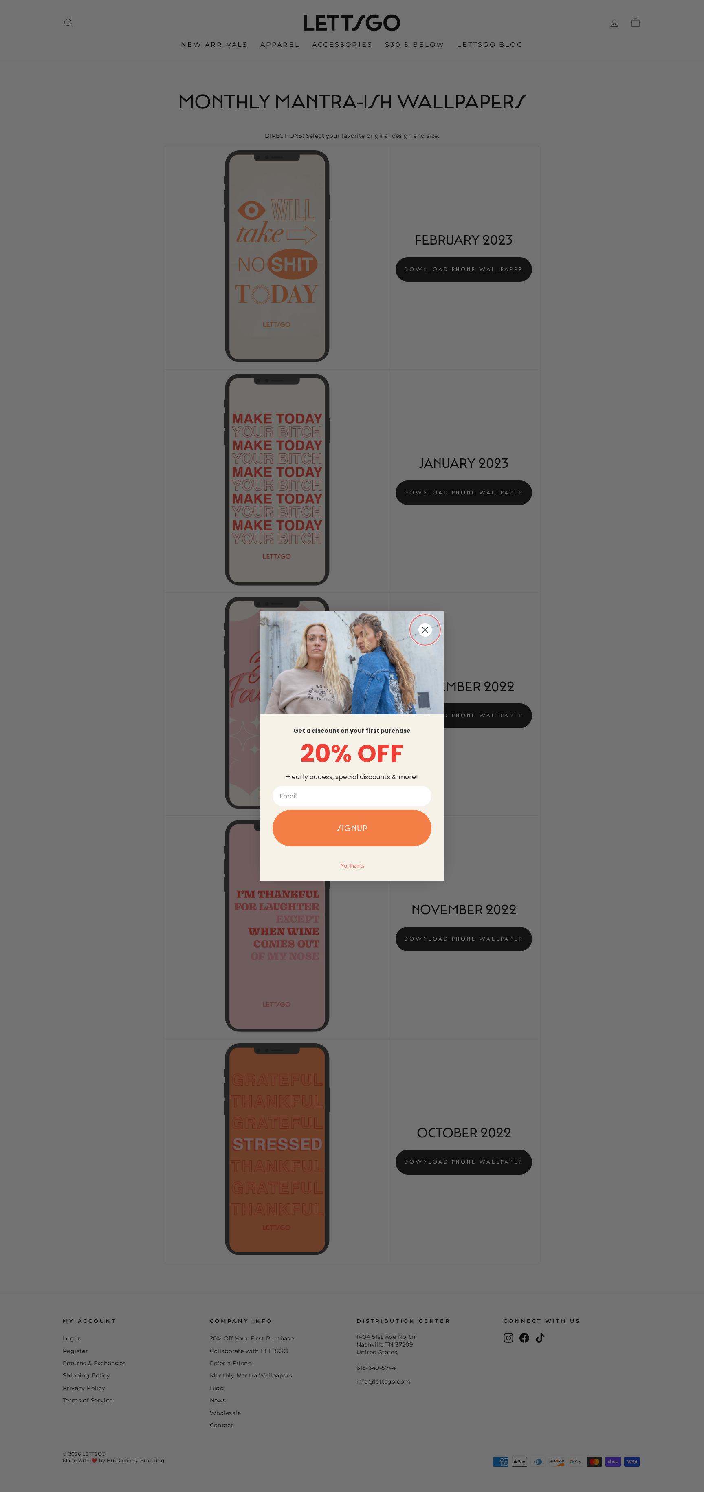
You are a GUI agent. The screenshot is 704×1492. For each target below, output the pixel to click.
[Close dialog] (425, 630)
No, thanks (352, 865)
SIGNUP (352, 828)
